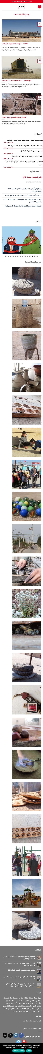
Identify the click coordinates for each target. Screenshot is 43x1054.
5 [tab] (27, 256)
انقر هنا (38, 1016)
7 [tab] (22, 256)
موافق (29, 1051)
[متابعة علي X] (10, 1035)
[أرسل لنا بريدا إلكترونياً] (5, 1035)
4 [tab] (29, 256)
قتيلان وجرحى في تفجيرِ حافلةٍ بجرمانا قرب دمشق (23, 206)
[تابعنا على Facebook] (21, 1035)
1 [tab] (37, 256)
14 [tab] (5, 256)
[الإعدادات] (40, 1049)
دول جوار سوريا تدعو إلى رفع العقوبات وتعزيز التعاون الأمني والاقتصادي (22, 201)
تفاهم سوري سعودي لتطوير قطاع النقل (21, 970)
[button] (39, 6)
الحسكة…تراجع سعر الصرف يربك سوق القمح (15, 44)
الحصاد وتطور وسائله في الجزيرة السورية (14, 118)
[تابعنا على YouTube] (24, 1042)
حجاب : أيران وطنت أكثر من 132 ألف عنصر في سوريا (23, 195)
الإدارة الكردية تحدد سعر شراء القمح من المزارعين (16, 81)
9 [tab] (17, 256)
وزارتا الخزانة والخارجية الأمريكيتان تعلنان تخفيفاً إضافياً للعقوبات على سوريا (20, 985)
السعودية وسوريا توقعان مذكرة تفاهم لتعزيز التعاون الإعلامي (19, 958)
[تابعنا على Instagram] (15, 1035)
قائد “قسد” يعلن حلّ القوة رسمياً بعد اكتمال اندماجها (19, 978)
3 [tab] (32, 256)
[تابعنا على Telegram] (18, 1042)
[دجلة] (21, 6)
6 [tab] (25, 256)
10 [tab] (15, 256)
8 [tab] (20, 256)
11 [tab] (13, 256)
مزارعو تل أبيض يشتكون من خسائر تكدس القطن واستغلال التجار (24, 190)
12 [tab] (10, 256)
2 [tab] (34, 256)
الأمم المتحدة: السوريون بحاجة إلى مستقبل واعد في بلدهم (20, 964)
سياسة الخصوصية (18, 1051)
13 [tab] (8, 256)
